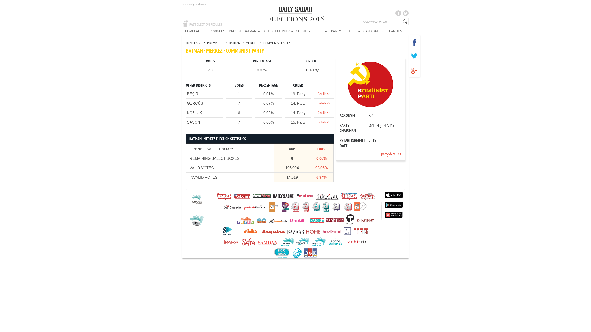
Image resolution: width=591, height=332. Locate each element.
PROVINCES (216, 31)
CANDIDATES (373, 31)
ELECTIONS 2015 (295, 19)
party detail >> (391, 154)
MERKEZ (252, 43)
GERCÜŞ (195, 103)
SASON (193, 122)
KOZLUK (194, 113)
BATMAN (235, 43)
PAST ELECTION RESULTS (205, 24)
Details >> (323, 94)
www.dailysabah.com (194, 4)
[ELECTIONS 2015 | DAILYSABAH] (295, 10)
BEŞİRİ (193, 94)
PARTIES (395, 31)
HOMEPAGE (193, 31)
